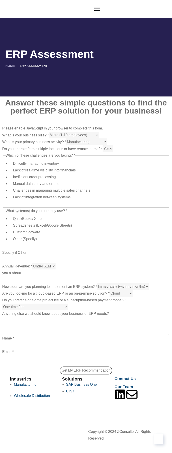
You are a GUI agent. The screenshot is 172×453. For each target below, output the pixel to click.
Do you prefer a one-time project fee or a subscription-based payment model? (64, 300)
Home (10, 66)
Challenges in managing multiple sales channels (51, 190)
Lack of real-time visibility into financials (44, 170)
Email (8, 352)
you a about (11, 273)
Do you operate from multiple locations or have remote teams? (52, 149)
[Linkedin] (120, 394)
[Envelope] (132, 394)
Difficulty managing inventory (36, 163)
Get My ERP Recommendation (86, 370)
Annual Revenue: (17, 266)
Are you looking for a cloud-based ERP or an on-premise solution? (56, 293)
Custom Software (26, 232)
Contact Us (125, 378)
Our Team (123, 387)
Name (8, 338)
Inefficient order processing (34, 177)
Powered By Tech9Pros (124, 438)
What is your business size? (25, 135)
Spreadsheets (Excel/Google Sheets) (42, 225)
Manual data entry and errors (35, 184)
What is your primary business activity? (34, 142)
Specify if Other (14, 252)
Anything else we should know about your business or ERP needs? (55, 313)
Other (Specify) (25, 239)
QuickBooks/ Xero (27, 219)
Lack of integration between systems (42, 197)
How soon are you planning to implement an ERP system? (49, 286)
